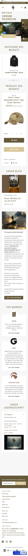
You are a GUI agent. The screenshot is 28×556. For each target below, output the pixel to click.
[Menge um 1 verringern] (13, 134)
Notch (14, 95)
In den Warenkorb (14, 141)
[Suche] (21, 7)
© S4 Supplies (8, 547)
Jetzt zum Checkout (14, 150)
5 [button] (14, 80)
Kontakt (4, 513)
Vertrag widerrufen (20, 553)
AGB (3, 502)
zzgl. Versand (19, 106)
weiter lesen (8, 204)
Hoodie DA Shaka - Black (14, 72)
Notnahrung (8, 36)
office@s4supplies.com (9, 522)
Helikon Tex (14, 70)
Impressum (5, 507)
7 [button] (17, 80)
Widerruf (5, 504)
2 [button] (10, 80)
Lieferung (5, 494)
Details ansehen (9, 159)
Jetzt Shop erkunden (14, 297)
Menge (6, 133)
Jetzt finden (8, 432)
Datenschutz (6, 499)
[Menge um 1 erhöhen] (21, 134)
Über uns (5, 516)
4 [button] (13, 80)
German (4, 0)
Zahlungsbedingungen (9, 496)
